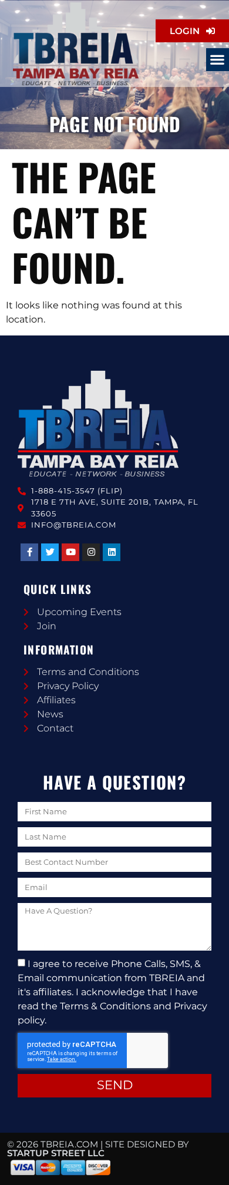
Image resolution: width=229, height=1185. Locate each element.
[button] (217, 59)
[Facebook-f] (29, 552)
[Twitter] (50, 552)
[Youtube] (70, 552)
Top (216, 1169)
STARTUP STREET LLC (56, 1153)
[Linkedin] (111, 552)
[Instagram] (91, 552)
